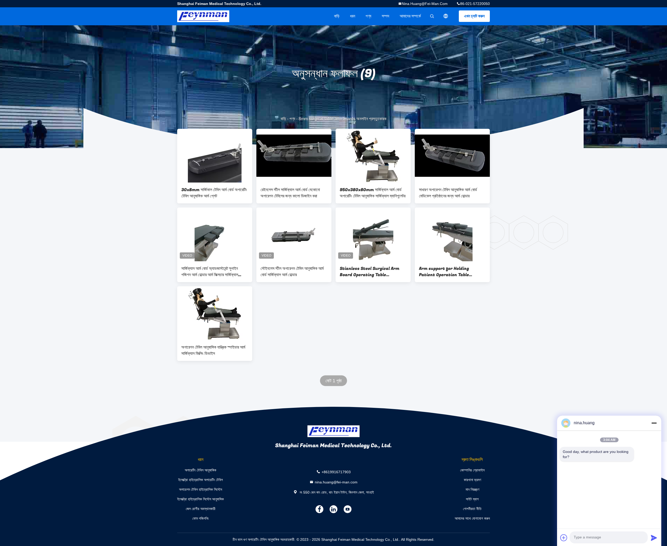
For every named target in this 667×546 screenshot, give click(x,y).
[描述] (446, 16)
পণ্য (368, 16)
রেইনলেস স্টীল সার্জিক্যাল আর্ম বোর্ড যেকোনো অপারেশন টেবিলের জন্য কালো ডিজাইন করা (290, 193)
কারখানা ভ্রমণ (472, 480)
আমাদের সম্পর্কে (410, 16)
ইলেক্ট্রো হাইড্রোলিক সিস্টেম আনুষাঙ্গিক (200, 499)
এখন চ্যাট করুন (474, 16)
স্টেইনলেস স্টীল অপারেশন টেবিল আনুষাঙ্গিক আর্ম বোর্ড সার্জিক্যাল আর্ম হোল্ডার (292, 271)
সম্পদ (385, 16)
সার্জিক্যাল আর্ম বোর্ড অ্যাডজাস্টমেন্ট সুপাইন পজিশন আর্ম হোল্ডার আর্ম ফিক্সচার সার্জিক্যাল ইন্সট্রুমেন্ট (209, 271)
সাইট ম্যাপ (472, 499)
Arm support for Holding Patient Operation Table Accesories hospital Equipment (451, 271)
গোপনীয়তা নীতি (472, 509)
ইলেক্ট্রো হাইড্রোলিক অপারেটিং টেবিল (200, 480)
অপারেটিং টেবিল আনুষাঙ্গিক (200, 470)
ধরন (352, 16)
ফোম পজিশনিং (200, 518)
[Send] (654, 537)
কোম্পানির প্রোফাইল (472, 470)
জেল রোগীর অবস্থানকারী (200, 509)
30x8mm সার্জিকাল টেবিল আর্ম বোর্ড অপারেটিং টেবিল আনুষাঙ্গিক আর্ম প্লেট (214, 193)
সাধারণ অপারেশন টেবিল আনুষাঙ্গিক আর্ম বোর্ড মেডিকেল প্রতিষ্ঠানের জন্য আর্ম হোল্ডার (448, 193)
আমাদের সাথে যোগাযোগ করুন (472, 518)
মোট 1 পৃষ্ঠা (333, 380)
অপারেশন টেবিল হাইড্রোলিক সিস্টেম (200, 489)
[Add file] (563, 537)
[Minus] (654, 423)
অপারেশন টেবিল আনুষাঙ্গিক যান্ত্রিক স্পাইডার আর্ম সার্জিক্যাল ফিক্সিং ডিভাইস (213, 350)
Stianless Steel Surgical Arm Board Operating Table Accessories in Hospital (369, 271)
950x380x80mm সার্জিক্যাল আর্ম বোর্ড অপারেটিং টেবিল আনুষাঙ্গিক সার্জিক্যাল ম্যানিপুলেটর (372, 193)
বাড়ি (336, 16)
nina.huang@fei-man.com (425, 4)
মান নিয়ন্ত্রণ (472, 489)
